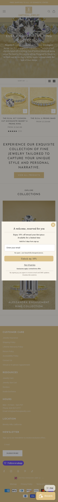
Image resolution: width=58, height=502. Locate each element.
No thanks (29, 265)
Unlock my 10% (29, 258)
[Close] (53, 225)
